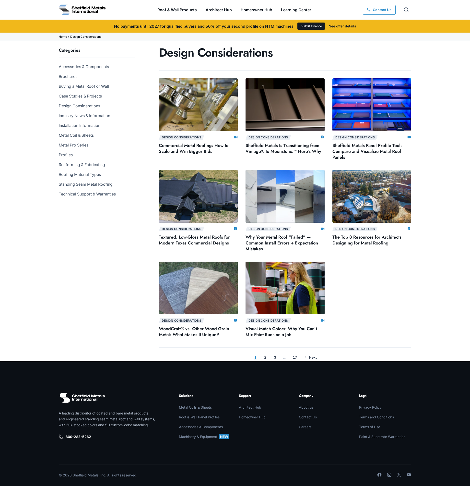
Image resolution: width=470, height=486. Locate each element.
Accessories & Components (84, 66)
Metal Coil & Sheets (76, 135)
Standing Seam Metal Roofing (86, 184)
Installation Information (79, 125)
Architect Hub (219, 9)
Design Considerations (79, 105)
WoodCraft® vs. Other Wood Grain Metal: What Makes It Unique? (194, 332)
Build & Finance (311, 26)
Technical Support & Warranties (87, 194)
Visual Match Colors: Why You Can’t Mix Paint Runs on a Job (281, 332)
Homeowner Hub (256, 9)
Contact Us (308, 417)
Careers (305, 427)
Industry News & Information (84, 115)
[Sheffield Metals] (82, 398)
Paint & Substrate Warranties (382, 437)
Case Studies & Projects (80, 96)
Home (63, 36)
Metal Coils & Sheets (195, 407)
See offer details (342, 26)
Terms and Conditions (376, 417)
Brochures (68, 76)
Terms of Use (369, 427)
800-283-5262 (78, 437)
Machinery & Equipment (203, 437)
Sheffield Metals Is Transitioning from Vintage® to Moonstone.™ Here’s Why (284, 148)
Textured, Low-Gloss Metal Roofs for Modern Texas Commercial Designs (194, 240)
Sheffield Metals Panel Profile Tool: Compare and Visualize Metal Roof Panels (367, 151)
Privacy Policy (370, 407)
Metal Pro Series (73, 145)
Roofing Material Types (80, 174)
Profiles (66, 154)
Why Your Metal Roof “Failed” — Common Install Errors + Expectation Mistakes (282, 243)
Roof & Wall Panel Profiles (199, 417)
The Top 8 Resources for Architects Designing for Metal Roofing (366, 240)
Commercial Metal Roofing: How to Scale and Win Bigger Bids (193, 148)
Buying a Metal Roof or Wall (84, 86)
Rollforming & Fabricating (82, 164)
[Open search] (406, 10)
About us (306, 407)
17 (295, 357)
